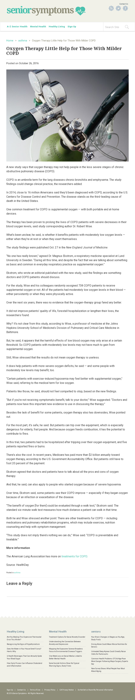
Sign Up (72, 26)
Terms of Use (35, 690)
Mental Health (38, 26)
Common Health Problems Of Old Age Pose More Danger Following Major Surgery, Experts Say (109, 661)
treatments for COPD (74, 556)
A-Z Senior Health (17, 26)
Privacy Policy (49, 690)
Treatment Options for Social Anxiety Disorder (67, 637)
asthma (22, 40)
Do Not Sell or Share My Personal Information (95, 690)
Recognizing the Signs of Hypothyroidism (23, 644)
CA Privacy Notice (66, 690)
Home (9, 40)
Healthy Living (57, 26)
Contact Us (123, 4)
